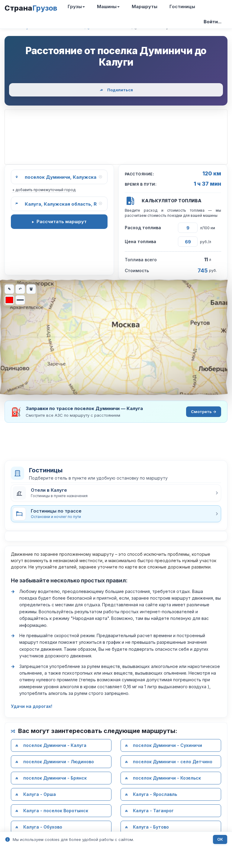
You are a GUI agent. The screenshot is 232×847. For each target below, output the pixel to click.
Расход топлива (143, 227)
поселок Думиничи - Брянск (55, 777)
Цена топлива (140, 241)
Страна (31, 8)
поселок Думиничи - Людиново (58, 761)
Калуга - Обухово (42, 826)
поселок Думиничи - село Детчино (172, 761)
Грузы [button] (75, 6)
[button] (116, 492)
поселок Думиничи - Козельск (167, 777)
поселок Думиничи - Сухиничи (167, 745)
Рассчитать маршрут (62, 221)
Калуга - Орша (39, 794)
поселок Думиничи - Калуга (54, 745)
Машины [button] (107, 6)
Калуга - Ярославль (155, 794)
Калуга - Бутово (151, 826)
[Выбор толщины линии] (20, 300)
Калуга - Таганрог (153, 810)
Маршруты (144, 6)
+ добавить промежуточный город (44, 189)
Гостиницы (182, 6)
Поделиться (120, 89)
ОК (220, 839)
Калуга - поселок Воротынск (55, 810)
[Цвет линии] (9, 300)
